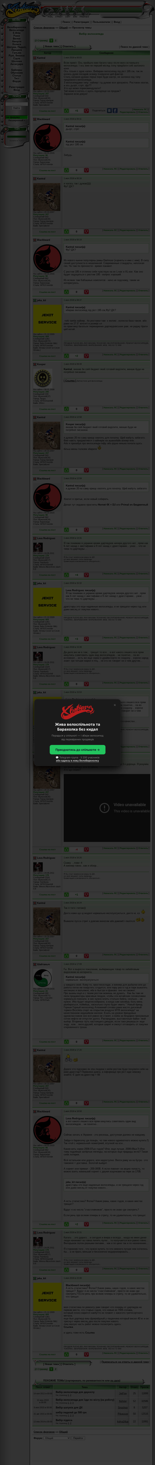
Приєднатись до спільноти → (77, 750)
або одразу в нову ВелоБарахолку (77, 760)
